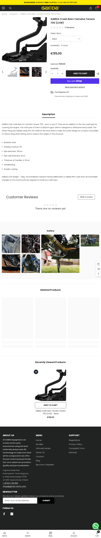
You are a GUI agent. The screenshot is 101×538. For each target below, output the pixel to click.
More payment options (75, 87)
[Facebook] (4, 514)
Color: (55, 33)
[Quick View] (36, 372)
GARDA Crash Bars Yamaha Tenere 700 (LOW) (51, 412)
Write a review (86, 197)
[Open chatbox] (95, 526)
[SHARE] (97, 74)
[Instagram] (12, 514)
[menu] (3, 8)
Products (13, 14)
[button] (2, 72)
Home (4, 14)
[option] (50, 2)
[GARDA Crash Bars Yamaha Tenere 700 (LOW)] (50, 385)
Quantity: (54, 68)
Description (48, 114)
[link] (17, 342)
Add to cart (80, 73)
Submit (46, 500)
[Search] (10, 8)
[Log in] (90, 8)
